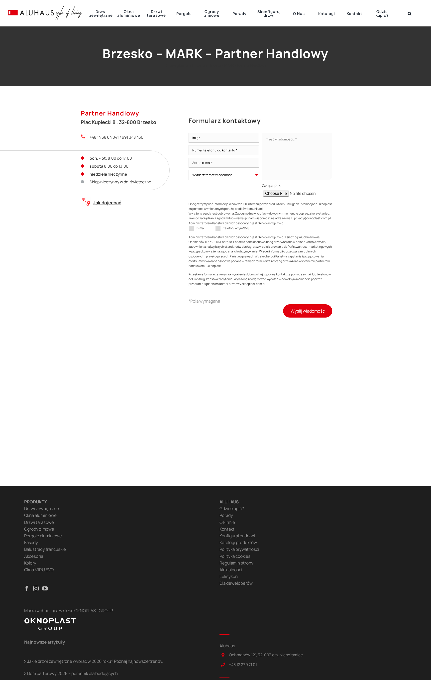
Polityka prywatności (239, 549)
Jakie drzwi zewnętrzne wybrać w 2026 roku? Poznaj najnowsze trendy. (95, 661)
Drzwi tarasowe (39, 522)
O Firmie (227, 522)
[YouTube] (45, 588)
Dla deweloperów (236, 583)
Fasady (31, 542)
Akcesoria (33, 556)
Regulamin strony (236, 563)
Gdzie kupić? (231, 508)
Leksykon (228, 576)
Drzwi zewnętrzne (41, 508)
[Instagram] (36, 588)
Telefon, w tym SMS (236, 228)
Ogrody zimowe (39, 529)
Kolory (30, 563)
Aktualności (230, 569)
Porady (226, 515)
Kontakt (226, 529)
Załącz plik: (271, 185)
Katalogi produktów (238, 542)
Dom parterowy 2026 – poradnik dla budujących (72, 673)
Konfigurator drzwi (237, 536)
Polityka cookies (234, 556)
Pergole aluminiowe (43, 536)
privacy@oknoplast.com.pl (312, 218)
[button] (410, 13)
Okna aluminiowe (40, 515)
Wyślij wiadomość (308, 311)
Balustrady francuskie (45, 549)
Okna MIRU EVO (39, 569)
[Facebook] (27, 588)
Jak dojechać (107, 203)
